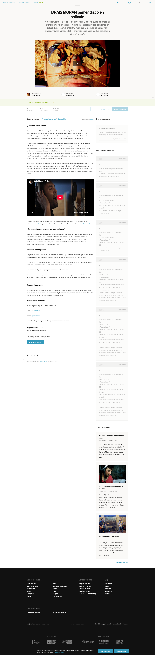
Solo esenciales (105, 651)
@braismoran (35, 316)
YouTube (108, 589)
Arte (54, 584)
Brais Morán (36, 95)
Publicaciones (57, 596)
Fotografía (30, 594)
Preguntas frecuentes (34, 612)
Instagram (108, 591)
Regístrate (131, 3)
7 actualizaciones (49, 119)
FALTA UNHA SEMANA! (109, 536)
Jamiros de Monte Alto (85, 224)
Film (54, 591)
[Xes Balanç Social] (51, 641)
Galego (92, 119)
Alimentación (31, 584)
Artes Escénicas (32, 586)
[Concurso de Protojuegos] (88, 641)
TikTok (107, 594)
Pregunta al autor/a (35, 342)
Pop (72, 95)
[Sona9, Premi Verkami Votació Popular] (119, 641)
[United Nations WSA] (66, 641)
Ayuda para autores (59, 612)
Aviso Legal (117, 624)
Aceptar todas (121, 651)
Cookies (125, 624)
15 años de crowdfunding (87, 594)
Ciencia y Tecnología (60, 586)
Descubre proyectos (9, 3)
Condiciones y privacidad (103, 624)
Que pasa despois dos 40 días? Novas (111, 437)
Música (29, 596)
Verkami (77, 3)
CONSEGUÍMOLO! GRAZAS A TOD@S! (111, 487)
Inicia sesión (121, 3)
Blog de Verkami (84, 584)
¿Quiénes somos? (85, 591)
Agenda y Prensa (85, 586)
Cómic (55, 589)
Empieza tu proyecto (24, 3)
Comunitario (31, 589)
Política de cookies (59, 652)
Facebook (108, 584)
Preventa (35, 3)
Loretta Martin (37, 224)
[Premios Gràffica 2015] (35, 641)
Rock (68, 95)
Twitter (107, 586)
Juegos (55, 594)
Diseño (29, 591)
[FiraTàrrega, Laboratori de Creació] (103, 641)
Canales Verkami (84, 589)
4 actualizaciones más (121, 563)
